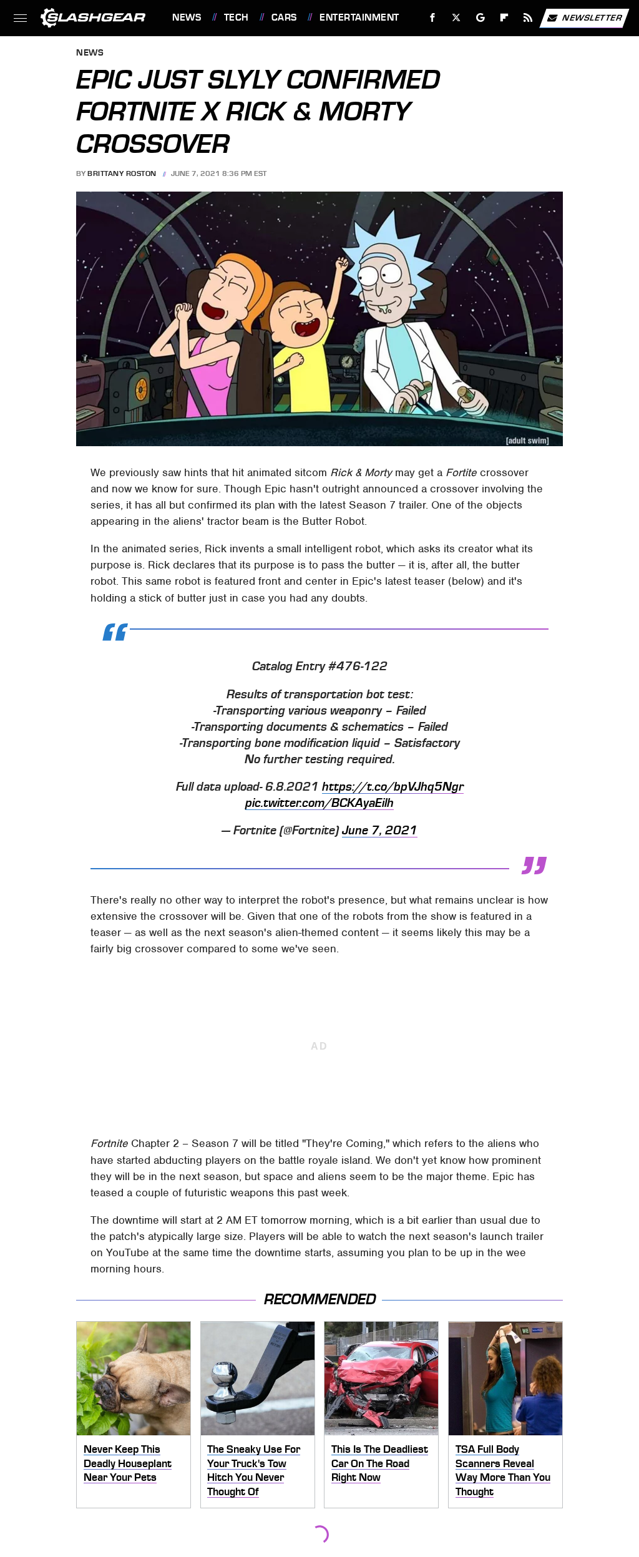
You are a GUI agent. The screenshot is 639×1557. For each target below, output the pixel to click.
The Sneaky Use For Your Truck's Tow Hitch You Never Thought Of (253, 1470)
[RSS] (528, 17)
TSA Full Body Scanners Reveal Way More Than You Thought (503, 1470)
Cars (284, 17)
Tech (236, 17)
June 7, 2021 (379, 830)
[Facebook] (433, 17)
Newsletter (592, 17)
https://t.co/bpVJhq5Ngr (393, 787)
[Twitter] (456, 17)
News (186, 17)
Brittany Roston (122, 173)
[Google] (480, 17)
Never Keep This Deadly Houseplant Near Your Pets (128, 1463)
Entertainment (359, 17)
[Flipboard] (504, 17)
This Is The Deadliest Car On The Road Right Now (379, 1463)
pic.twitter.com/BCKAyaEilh (319, 803)
